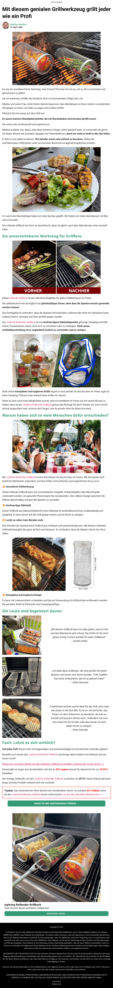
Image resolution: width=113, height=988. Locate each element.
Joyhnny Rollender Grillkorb (20, 322)
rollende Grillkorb (18, 298)
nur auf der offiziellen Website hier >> (82, 794)
